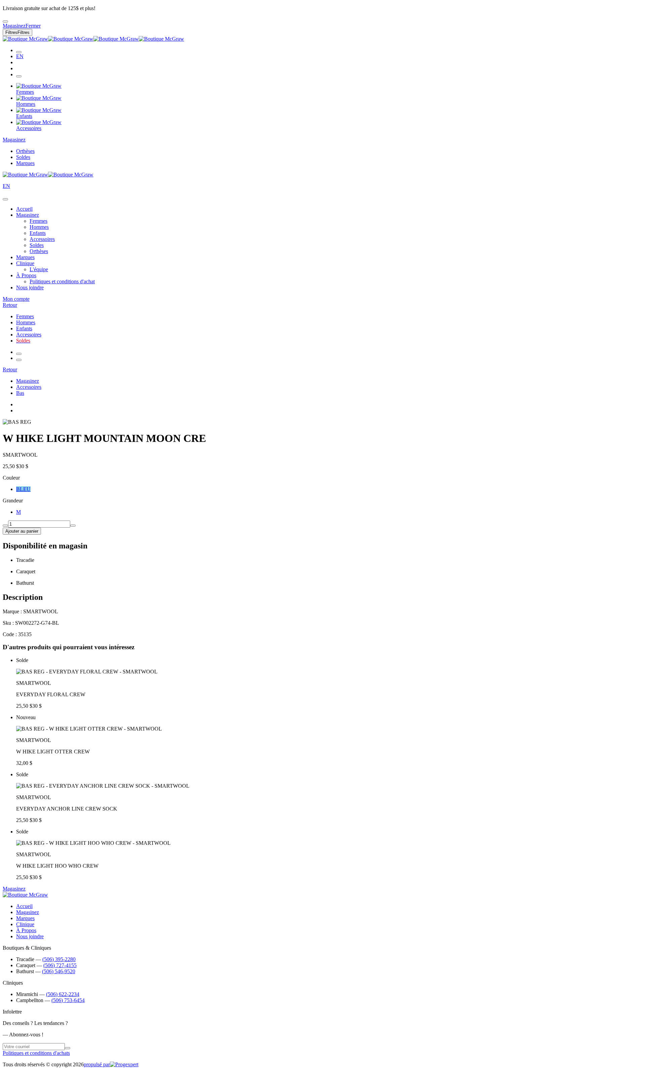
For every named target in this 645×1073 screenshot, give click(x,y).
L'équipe (39, 269)
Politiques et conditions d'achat (62, 281)
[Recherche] (19, 52)
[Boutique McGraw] (93, 39)
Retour (10, 305)
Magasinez (14, 139)
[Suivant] (19, 360)
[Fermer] (5, 199)
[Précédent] (19, 354)
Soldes (23, 157)
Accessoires (42, 239)
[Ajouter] (73, 526)
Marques (25, 163)
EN (20, 56)
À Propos (26, 275)
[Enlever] (5, 526)
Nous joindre (30, 287)
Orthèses (25, 151)
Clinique (25, 263)
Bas (20, 393)
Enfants (38, 233)
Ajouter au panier (21, 531)
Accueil (24, 209)
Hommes (39, 227)
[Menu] (19, 76)
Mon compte (16, 299)
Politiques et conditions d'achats (36, 1053)
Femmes (38, 221)
